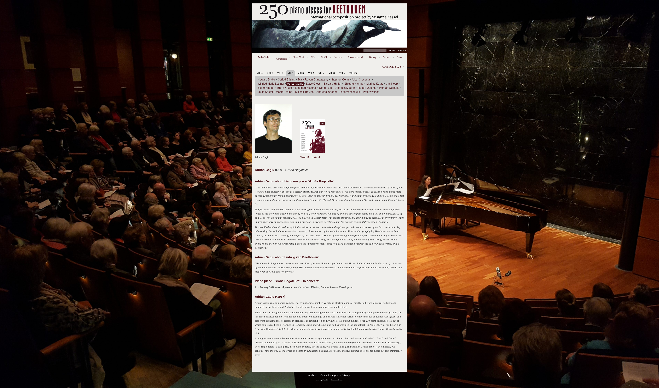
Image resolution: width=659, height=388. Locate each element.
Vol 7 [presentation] (321, 72)
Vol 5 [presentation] (301, 72)
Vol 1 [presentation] (260, 72)
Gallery (372, 57)
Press (399, 57)
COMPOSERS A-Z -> (393, 67)
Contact (324, 375)
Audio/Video (264, 57)
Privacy (346, 375)
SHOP (324, 57)
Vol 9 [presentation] (342, 72)
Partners (386, 57)
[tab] (259, 73)
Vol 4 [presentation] (290, 72)
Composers (281, 58)
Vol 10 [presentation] (353, 72)
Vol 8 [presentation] (332, 72)
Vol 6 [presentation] (311, 72)
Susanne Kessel (355, 57)
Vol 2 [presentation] (270, 72)
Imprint (335, 375)
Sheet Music (299, 57)
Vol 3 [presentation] (280, 72)
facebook (313, 375)
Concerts (338, 57)
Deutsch (402, 50)
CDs (313, 57)
